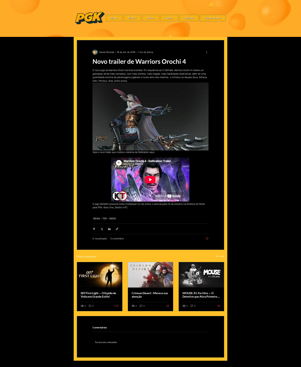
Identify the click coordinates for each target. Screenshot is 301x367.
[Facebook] (294, 176)
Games (96, 218)
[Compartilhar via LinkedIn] (109, 228)
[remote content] (150, 180)
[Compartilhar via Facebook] (93, 228)
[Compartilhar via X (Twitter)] (101, 228)
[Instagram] (294, 186)
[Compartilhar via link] (117, 228)
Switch (112, 218)
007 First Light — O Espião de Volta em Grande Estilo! (98, 294)
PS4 (105, 218)
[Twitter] (294, 181)
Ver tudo (220, 256)
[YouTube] (294, 190)
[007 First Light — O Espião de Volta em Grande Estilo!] (99, 275)
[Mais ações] (207, 52)
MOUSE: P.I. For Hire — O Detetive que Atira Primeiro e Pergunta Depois (200, 294)
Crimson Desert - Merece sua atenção (150, 294)
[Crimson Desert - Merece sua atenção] (150, 275)
